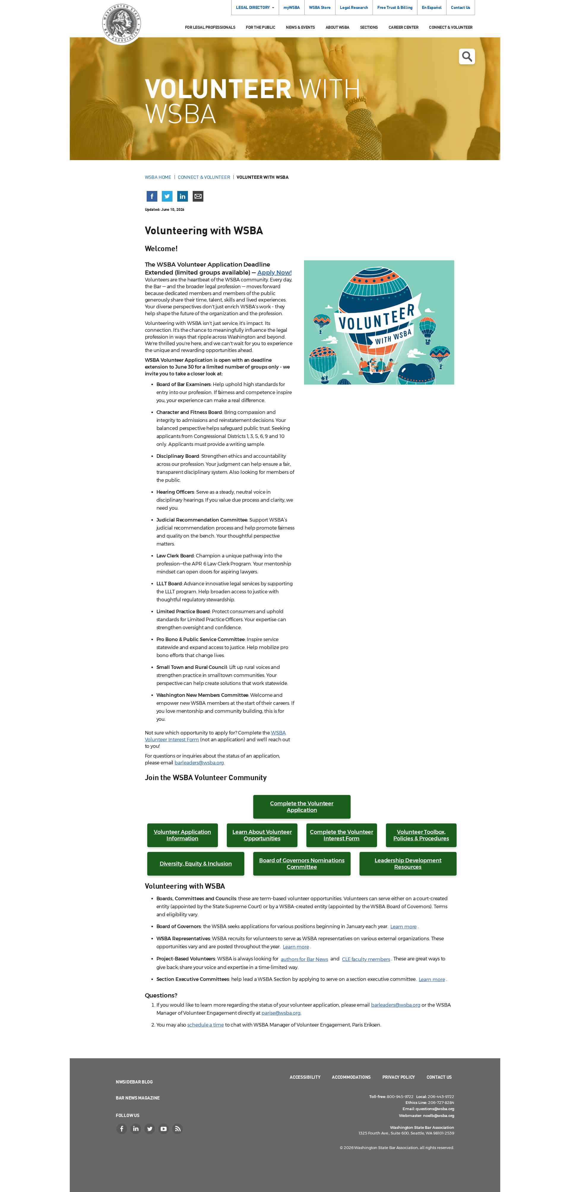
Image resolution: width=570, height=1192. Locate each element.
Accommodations (351, 1077)
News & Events (300, 27)
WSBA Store (320, 7)
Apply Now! (274, 272)
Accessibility (305, 1077)
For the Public (260, 27)
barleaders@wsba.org (199, 763)
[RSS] (178, 1128)
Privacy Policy (398, 1077)
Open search (467, 56)
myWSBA (292, 7)
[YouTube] (164, 1128)
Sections (369, 27)
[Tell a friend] (198, 196)
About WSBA (337, 27)
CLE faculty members (366, 959)
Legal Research (354, 7)
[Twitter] (150, 1128)
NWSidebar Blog (134, 1081)
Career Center (404, 27)
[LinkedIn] (136, 1128)
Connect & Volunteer (451, 27)
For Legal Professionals (210, 27)
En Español (432, 7)
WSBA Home (158, 177)
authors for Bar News (304, 959)
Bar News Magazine (138, 1097)
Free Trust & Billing (395, 7)
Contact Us (460, 7)
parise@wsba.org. (281, 1013)
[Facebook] (122, 1128)
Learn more (403, 927)
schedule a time (205, 1025)
